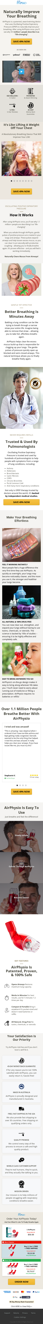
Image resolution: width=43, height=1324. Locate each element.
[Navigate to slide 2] (14, 181)
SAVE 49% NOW (21, 41)
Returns (16, 1313)
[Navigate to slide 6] (25, 181)
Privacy (25, 1313)
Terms (33, 1313)
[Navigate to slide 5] (23, 181)
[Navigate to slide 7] (28, 181)
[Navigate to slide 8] (31, 181)
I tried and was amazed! (17, 726)
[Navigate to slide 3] (17, 181)
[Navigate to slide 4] (20, 181)
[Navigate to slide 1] (11, 181)
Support (7, 1313)
